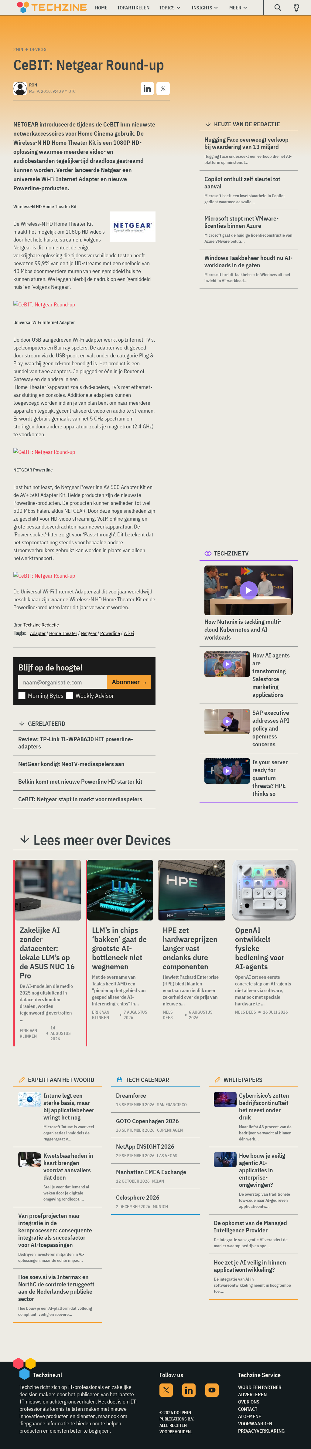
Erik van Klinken (28, 1033)
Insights (202, 8)
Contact (247, 1409)
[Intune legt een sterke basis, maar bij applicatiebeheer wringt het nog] (29, 1117)
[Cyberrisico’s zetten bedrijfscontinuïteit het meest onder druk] (225, 1117)
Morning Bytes (45, 695)
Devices (38, 49)
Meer (235, 8)
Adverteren (252, 1394)
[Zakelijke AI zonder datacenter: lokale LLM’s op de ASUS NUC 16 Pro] (48, 890)
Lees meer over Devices (102, 839)
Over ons (248, 1402)
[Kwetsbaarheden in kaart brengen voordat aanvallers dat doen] (29, 1177)
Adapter (38, 633)
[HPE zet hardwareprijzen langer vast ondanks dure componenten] (191, 890)
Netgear (89, 633)
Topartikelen (133, 8)
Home (101, 8)
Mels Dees (168, 1014)
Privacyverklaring (261, 1431)
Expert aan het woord (61, 1080)
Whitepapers (243, 1080)
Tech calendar (147, 1080)
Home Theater (63, 633)
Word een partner (260, 1387)
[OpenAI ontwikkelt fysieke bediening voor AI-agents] (264, 890)
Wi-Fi (129, 633)
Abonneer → (130, 682)
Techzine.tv (231, 553)
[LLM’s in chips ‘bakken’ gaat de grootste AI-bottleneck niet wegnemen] (120, 890)
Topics (167, 8)
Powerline (110, 633)
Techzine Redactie (41, 625)
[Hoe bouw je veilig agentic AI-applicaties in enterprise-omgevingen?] (225, 1180)
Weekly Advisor (95, 695)
